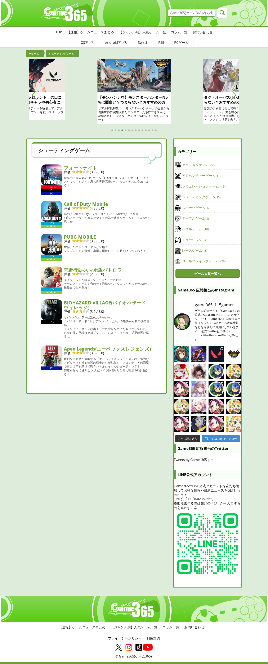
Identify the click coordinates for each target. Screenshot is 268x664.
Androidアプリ (116, 42)
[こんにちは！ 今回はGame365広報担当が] (181, 389)
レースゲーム (194, 250)
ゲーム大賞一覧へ (207, 273)
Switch (143, 42)
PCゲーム (181, 42)
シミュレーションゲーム (203, 186)
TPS (89, 178)
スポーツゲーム (196, 207)
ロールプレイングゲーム (203, 261)
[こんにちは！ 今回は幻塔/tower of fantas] (198, 389)
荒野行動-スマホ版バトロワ (93, 270)
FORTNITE (111, 178)
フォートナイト (80, 167)
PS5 (161, 42)
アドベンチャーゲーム (201, 175)
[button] (34, 95)
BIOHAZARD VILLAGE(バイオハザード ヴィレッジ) (105, 304)
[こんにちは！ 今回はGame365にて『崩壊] (198, 406)
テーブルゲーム (196, 218)
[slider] (80, 171)
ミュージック (194, 239)
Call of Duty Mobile (86, 204)
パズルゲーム (195, 229)
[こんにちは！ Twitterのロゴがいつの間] (233, 406)
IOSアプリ (87, 42)
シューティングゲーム (201, 197)
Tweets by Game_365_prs (194, 459)
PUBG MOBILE (80, 237)
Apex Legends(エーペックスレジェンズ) (107, 349)
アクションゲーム (198, 165)
